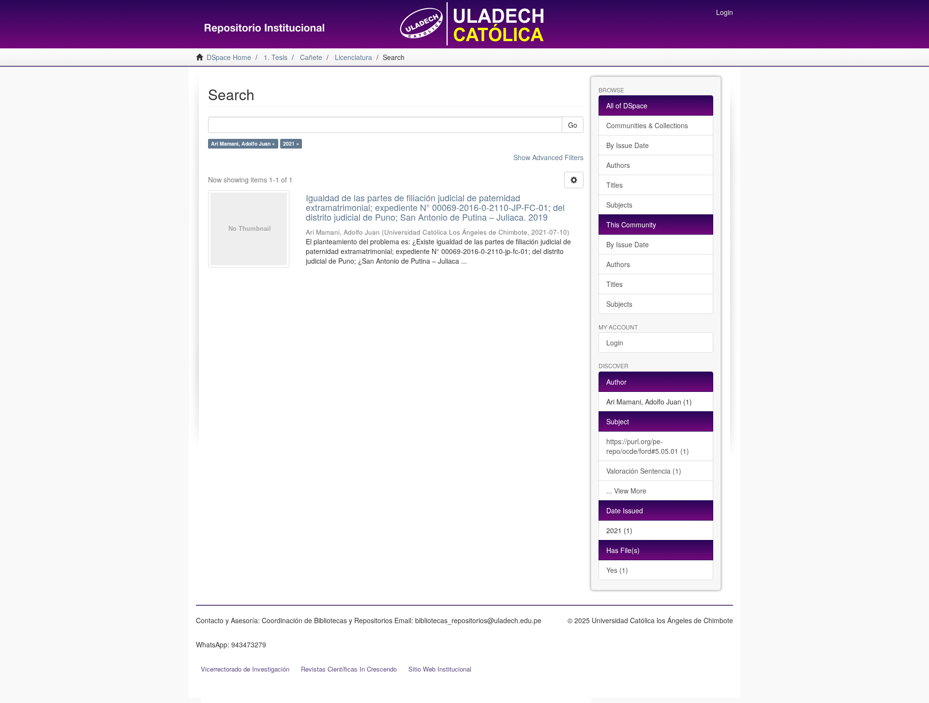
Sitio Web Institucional (439, 668)
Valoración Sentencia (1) (643, 471)
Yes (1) (617, 570)
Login (614, 342)
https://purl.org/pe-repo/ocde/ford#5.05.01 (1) (647, 446)
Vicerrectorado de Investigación (245, 668)
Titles (614, 185)
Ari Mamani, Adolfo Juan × (243, 143)
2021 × (291, 143)
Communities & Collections (647, 125)
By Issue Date (627, 145)
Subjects (619, 204)
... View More (626, 490)
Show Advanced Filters (548, 157)
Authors (618, 165)
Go (572, 125)
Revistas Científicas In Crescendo (349, 668)
